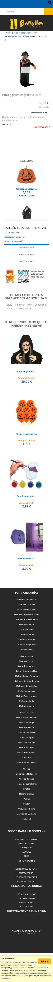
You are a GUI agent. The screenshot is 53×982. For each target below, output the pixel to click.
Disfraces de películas (26, 686)
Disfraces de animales (26, 717)
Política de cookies (26, 881)
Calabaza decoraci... (26, 189)
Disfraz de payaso (26, 691)
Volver (9, 33)
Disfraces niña (26, 649)
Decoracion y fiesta (28, 33)
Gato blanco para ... (26, 496)
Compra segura (26, 873)
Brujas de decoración (14, 241)
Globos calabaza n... (26, 434)
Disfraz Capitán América (26, 676)
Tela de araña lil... (26, 558)
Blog (26, 856)
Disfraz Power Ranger (26, 696)
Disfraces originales (26, 599)
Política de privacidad (27, 877)
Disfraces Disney (26, 661)
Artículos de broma (26, 809)
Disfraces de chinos (26, 762)
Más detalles (7, 124)
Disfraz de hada (26, 701)
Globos (26, 769)
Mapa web (26, 852)
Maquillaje (26, 819)
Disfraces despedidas (26, 644)
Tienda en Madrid (26, 843)
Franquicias (26, 848)
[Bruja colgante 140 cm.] (26, 216)
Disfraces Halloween (26, 609)
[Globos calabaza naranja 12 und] (26, 411)
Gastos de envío (27, 898)
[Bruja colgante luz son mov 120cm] (26, 349)
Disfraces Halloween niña (26, 619)
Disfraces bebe (27, 629)
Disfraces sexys (26, 747)
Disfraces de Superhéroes (26, 681)
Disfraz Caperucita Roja (26, 671)
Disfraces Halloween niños (26, 614)
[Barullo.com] (26, 24)
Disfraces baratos (26, 639)
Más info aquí (37, 277)
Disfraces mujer (26, 624)
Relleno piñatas (26, 794)
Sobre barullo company (26, 839)
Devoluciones (26, 261)
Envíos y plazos (26, 248)
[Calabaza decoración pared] (26, 175)
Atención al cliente (26, 894)
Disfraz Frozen (26, 656)
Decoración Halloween (26, 774)
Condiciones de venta (26, 869)
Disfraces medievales (27, 732)
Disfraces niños (26, 634)
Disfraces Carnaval (26, 604)
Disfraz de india (26, 727)
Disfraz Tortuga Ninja (26, 666)
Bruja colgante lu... (26, 371)
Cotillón (26, 804)
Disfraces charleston (26, 752)
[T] (26, 536)
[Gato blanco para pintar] (26, 474)
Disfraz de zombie (26, 742)
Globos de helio (26, 779)
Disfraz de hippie (26, 737)
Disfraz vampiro (26, 706)
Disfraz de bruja (26, 722)
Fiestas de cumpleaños (26, 784)
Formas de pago (26, 255)
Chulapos (26, 757)
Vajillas (26, 799)
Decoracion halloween (13, 36)
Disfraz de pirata (26, 712)
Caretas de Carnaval (26, 814)
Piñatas (26, 789)
